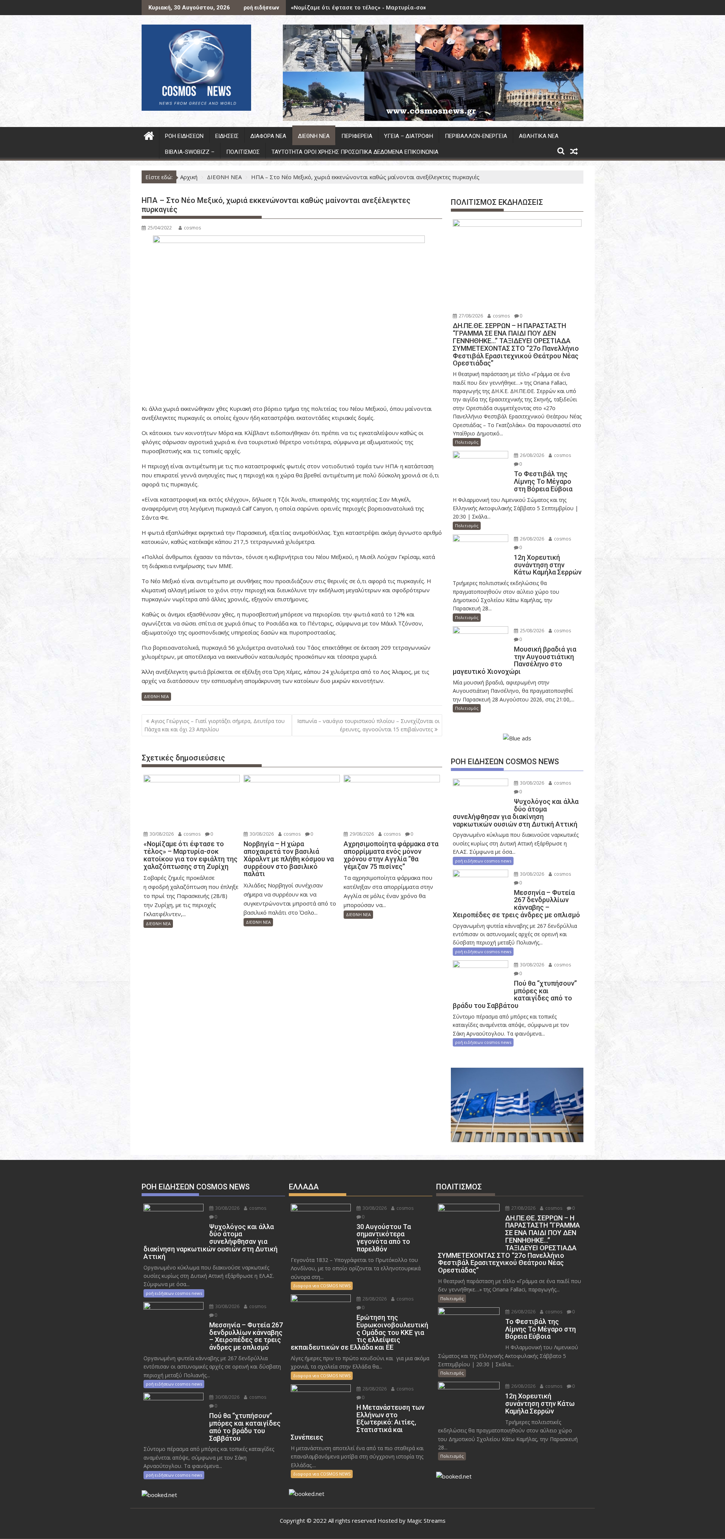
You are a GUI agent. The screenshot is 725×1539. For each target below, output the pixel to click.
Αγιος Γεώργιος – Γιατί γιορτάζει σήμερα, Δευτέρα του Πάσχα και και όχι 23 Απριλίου (214, 725)
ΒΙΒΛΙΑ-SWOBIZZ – (189, 152)
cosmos (192, 228)
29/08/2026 (361, 834)
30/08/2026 (161, 834)
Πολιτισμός (243, 152)
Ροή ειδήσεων (184, 136)
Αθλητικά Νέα (538, 136)
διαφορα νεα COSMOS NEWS (321, 1285)
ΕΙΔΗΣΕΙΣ (227, 136)
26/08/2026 (531, 455)
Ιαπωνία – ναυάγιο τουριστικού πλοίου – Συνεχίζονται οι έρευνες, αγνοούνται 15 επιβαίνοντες (368, 725)
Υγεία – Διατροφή (408, 136)
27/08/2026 (470, 316)
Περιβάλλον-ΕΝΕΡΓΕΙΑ (476, 136)
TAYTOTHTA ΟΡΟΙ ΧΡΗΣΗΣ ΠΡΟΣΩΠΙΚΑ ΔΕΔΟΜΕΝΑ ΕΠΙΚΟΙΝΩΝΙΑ (354, 152)
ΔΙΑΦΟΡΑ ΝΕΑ (268, 136)
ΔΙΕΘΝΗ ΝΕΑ (314, 136)
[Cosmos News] (149, 134)
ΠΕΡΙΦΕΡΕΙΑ (356, 136)
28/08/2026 (374, 1299)
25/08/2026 (531, 630)
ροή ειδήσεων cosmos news (483, 861)
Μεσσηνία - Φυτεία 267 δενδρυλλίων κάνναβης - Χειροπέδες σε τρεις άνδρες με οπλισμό (413, 7)
